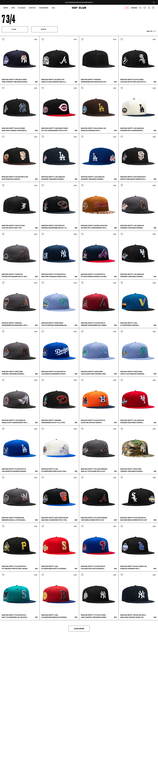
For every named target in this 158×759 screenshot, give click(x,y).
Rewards (134, 8)
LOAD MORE (79, 628)
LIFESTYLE (32, 8)
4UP (151, 31)
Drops (5, 8)
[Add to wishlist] (3, 39)
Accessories (43, 8)
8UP (155, 31)
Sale (53, 8)
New (126, 8)
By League (21, 8)
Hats (13, 8)
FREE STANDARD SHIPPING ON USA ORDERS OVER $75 (79, 2)
